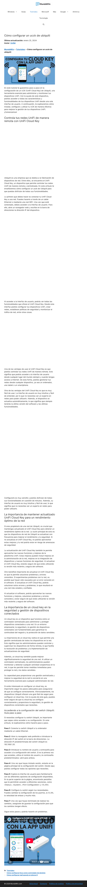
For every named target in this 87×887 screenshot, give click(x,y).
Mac (54, 12)
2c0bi (13, 43)
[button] (43, 24)
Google (63, 12)
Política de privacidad (74, 884)
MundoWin (9, 49)
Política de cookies (56, 884)
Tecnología (43, 18)
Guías (23, 12)
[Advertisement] (29, 140)
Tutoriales (33, 12)
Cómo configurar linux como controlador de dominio (26, 873)
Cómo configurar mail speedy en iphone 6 (22, 875)
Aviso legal (33, 884)
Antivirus (76, 12)
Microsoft (45, 12)
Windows (11, 12)
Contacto (43, 884)
